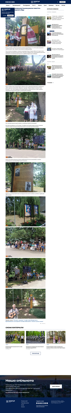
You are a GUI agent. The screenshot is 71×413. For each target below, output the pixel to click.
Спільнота (62, 1)
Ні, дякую (4, 15)
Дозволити (10, 15)
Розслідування (26, 5)
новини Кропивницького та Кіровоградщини (58, 401)
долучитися (56, 386)
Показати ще (35, 353)
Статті (33, 5)
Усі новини (49, 82)
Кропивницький (16, 5)
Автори (63, 5)
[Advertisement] (55, 93)
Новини (8, 5)
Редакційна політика (25, 402)
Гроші (45, 5)
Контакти (23, 406)
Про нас (57, 5)
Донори (22, 404)
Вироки (40, 5)
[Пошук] (58, 2)
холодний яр (43, 323)
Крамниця (51, 5)
